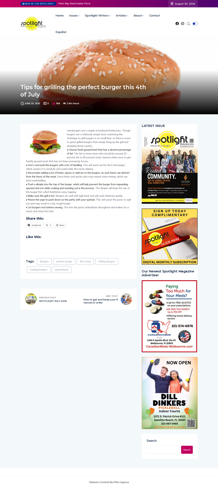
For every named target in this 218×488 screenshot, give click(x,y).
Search (152, 441)
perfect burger (64, 261)
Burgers (44, 261)
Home (60, 15)
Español (61, 32)
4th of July (85, 261)
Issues (73, 15)
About (137, 15)
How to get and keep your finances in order (100, 301)
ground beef (61, 269)
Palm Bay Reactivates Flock (74, 3)
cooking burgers (38, 269)
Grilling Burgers (106, 261)
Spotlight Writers (97, 15)
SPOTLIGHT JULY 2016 (53, 300)
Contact (154, 15)
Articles (121, 15)
